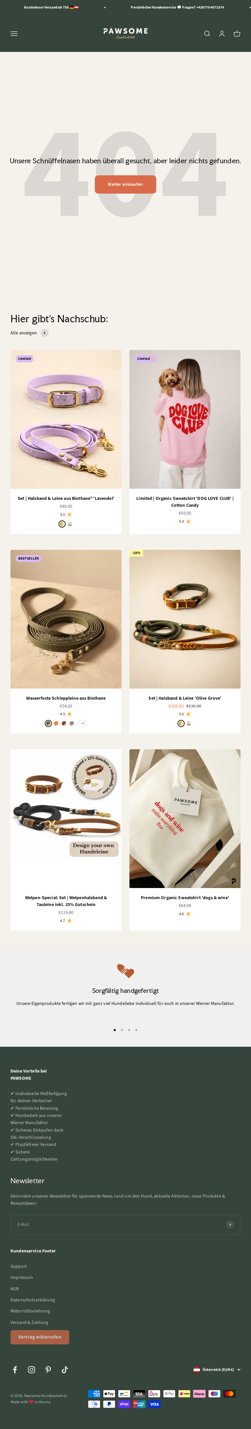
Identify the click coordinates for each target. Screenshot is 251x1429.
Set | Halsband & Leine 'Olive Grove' (184, 698)
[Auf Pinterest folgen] (48, 1369)
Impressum (21, 1277)
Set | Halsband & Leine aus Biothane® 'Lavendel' (66, 498)
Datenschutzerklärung (32, 1300)
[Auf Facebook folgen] (14, 1369)
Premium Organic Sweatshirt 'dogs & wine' (185, 898)
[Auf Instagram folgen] (31, 1369)
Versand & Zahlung (29, 1322)
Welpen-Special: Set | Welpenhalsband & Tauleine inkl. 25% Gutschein (66, 901)
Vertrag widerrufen (39, 1337)
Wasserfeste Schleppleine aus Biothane (66, 698)
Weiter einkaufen (125, 184)
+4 (82, 723)
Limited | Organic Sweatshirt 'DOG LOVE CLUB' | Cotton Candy (184, 502)
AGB (14, 1289)
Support (18, 1266)
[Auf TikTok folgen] (64, 1369)
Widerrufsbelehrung (30, 1311)
